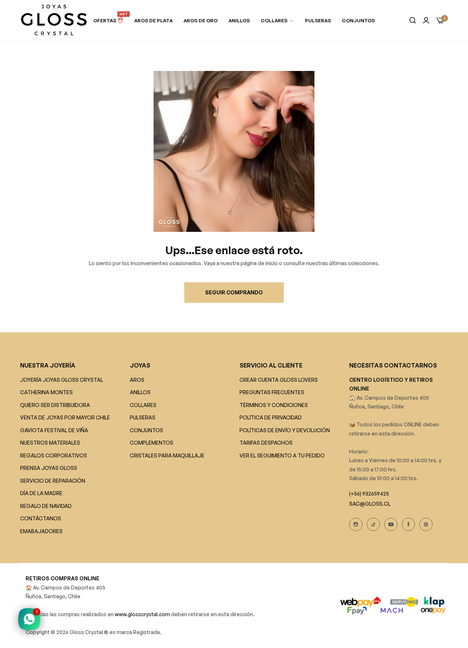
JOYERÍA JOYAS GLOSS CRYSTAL (61, 380)
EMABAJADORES (41, 531)
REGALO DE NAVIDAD (46, 506)
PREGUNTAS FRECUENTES (271, 392)
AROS (137, 380)
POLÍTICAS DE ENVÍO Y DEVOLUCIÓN (284, 430)
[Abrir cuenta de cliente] (426, 20)
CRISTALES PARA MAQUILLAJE (167, 455)
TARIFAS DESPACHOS (265, 443)
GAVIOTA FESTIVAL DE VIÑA (54, 430)
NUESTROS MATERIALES (50, 443)
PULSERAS (142, 418)
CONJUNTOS (146, 430)
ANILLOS (140, 392)
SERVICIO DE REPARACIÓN (52, 481)
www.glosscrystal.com (143, 614)
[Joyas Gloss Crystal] (54, 20)
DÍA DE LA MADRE (41, 493)
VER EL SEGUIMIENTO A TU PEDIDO (282, 455)
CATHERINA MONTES (46, 392)
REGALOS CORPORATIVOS (53, 455)
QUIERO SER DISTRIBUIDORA (55, 405)
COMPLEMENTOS (151, 443)
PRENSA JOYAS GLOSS (48, 468)
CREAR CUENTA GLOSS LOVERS (278, 380)
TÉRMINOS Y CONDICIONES (273, 405)
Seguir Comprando (234, 292)
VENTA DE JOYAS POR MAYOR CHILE (65, 418)
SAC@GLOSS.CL (369, 504)
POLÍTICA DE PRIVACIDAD (270, 418)
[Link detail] (355, 524)
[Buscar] (413, 20)
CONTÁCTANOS (40, 519)
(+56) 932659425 (369, 493)
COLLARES (143, 405)
